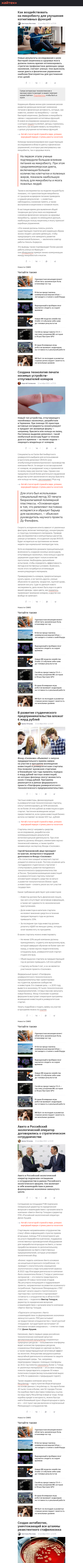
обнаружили (27, 252)
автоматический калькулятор (32, 1339)
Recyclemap (23, 1383)
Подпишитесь (39, 95)
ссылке (43, 1009)
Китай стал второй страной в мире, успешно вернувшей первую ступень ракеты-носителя (42, 135)
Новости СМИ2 (24, 267)
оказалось (53, 590)
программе (37, 763)
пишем (31, 124)
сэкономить (42, 1364)
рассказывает (45, 479)
